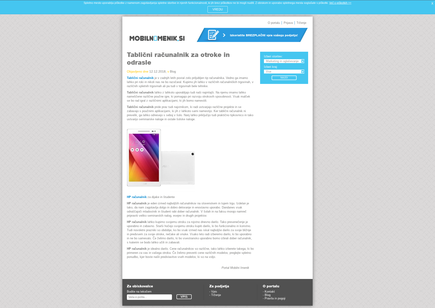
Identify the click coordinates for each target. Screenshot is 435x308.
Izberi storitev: (273, 56)
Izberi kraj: (271, 66)
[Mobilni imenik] (157, 44)
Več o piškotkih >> (340, 3)
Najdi (284, 77)
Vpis (214, 291)
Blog (173, 71)
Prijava (288, 22)
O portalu (274, 22)
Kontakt (270, 291)
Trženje (301, 22)
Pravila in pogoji (275, 298)
